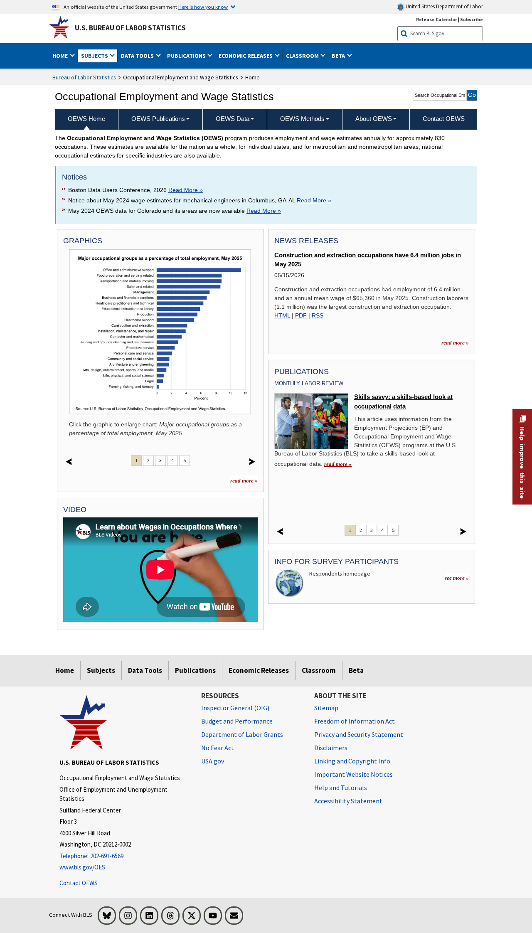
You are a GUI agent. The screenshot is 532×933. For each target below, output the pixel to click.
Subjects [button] (95, 55)
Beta (356, 670)
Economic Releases (259, 670)
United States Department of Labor (443, 6)
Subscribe (471, 19)
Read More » (185, 190)
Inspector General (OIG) (235, 708)
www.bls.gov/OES (82, 867)
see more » (457, 578)
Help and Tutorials (340, 787)
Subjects (101, 670)
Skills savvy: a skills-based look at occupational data (403, 401)
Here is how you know (203, 6)
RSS (317, 315)
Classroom (319, 670)
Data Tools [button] (138, 55)
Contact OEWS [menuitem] (444, 118)
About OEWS (373, 118)
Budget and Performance (237, 721)
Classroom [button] (303, 55)
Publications (195, 670)
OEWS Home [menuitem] (86, 118)
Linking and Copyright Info (352, 761)
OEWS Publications (158, 118)
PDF (301, 315)
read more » (244, 481)
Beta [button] (339, 55)
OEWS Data (232, 118)
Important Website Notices (353, 774)
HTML (282, 315)
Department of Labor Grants (242, 734)
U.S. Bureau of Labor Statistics (130, 27)
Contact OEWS (78, 883)
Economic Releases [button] (246, 55)
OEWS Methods (302, 118)
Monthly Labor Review (308, 383)
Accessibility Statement (348, 801)
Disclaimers (330, 747)
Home (64, 670)
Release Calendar (436, 19)
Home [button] (60, 55)
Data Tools (145, 670)
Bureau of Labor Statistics (84, 77)
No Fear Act (217, 747)
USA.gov (212, 761)
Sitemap (326, 708)
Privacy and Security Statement (358, 734)
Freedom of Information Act (354, 721)
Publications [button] (187, 55)
